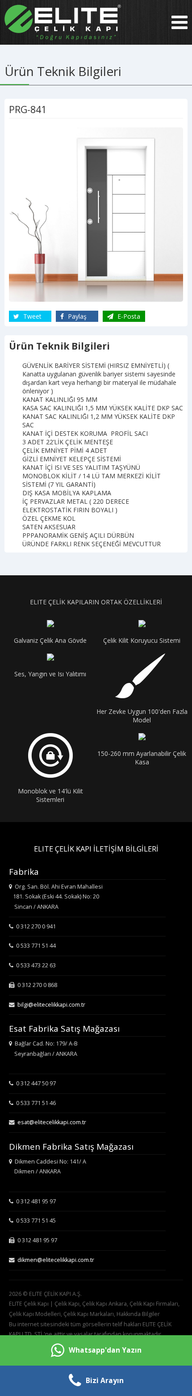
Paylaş (76, 316)
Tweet (31, 316)
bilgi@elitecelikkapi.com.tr (51, 1004)
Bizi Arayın (105, 1380)
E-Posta (128, 316)
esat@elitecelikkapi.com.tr (51, 1122)
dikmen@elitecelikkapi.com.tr (55, 1260)
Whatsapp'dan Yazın (105, 1350)
